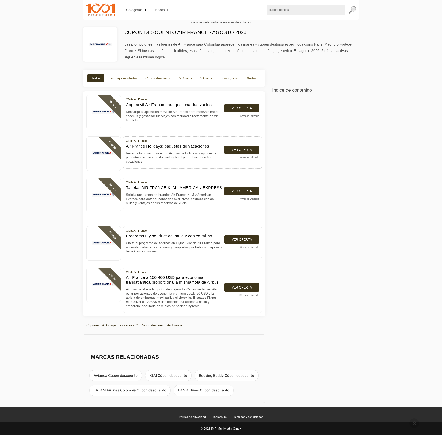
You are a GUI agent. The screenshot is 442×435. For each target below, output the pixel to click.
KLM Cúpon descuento (168, 375)
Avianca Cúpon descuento (116, 375)
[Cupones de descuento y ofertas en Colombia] (100, 9)
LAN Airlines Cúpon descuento (203, 390)
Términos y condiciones (248, 417)
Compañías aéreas (120, 325)
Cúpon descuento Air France (161, 325)
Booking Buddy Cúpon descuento (226, 375)
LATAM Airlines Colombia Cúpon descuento (130, 390)
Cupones (92, 325)
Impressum (220, 417)
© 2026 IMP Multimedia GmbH (221, 428)
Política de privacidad (192, 417)
